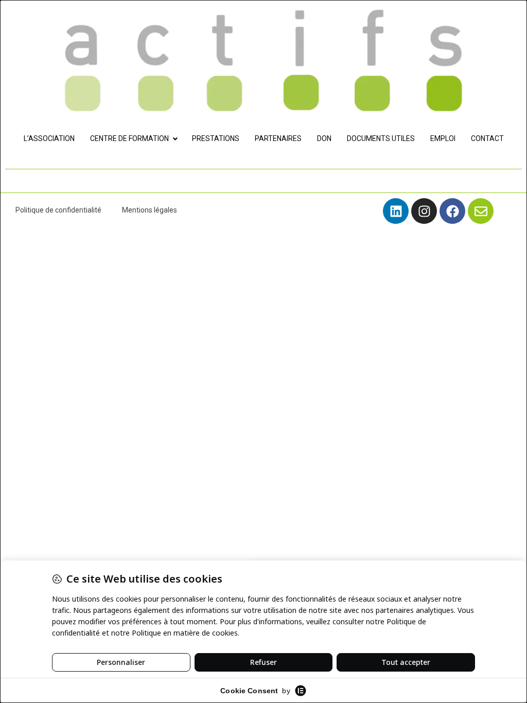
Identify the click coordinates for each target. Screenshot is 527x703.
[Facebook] (452, 211)
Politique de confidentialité (58, 210)
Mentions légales (149, 210)
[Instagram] (424, 211)
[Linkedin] (396, 211)
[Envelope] (481, 211)
